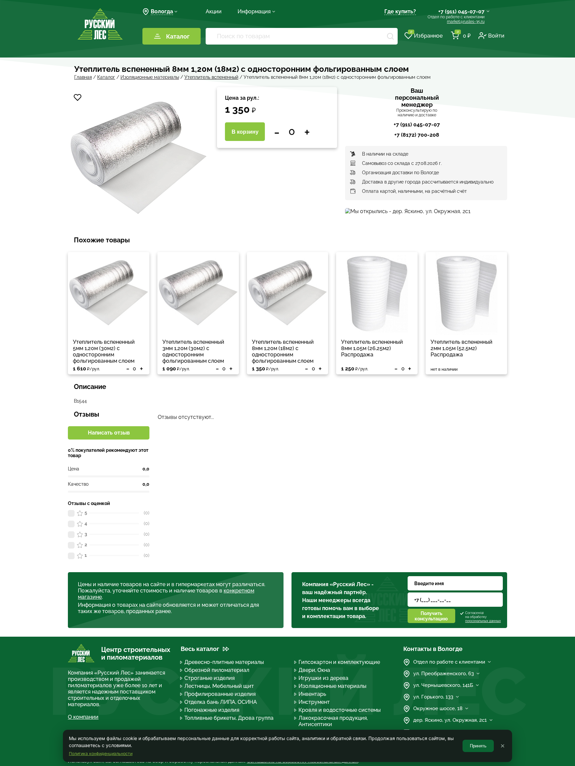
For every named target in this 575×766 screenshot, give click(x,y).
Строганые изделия (209, 678)
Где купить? (400, 11)
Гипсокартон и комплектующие (339, 662)
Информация (254, 11)
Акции (214, 11)
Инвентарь (312, 694)
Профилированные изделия (220, 694)
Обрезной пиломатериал (216, 670)
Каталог (178, 36)
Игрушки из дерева (323, 678)
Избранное (426, 35)
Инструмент (314, 702)
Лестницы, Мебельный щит (219, 686)
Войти (496, 36)
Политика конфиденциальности (100, 753)
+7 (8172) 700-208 (416, 135)
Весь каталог (200, 648)
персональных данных (483, 621)
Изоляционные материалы (332, 686)
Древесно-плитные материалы (224, 662)
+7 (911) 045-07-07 (461, 11)
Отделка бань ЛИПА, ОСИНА (220, 702)
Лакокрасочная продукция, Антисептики (333, 721)
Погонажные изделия (211, 710)
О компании (83, 717)
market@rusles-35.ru (465, 21)
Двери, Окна (314, 670)
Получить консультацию (431, 616)
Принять (478, 745)
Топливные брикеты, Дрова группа (229, 718)
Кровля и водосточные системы (339, 710)
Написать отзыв (109, 433)
